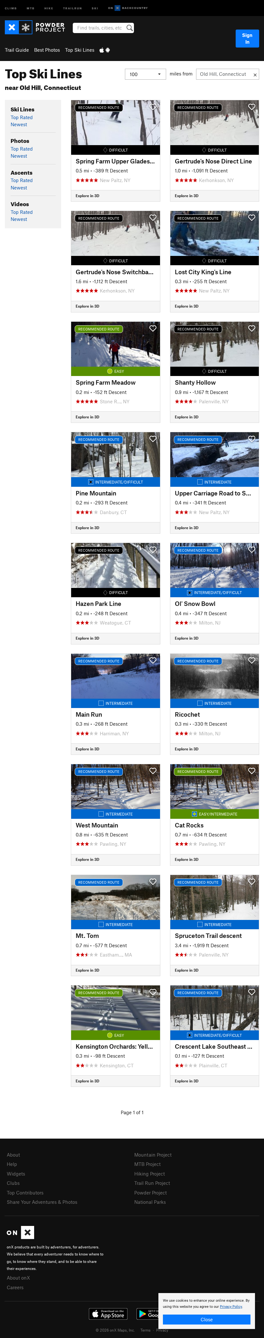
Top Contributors (25, 1192)
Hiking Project (149, 1173)
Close (207, 1319)
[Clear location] (255, 74)
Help (12, 1164)
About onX (18, 1278)
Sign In (247, 38)
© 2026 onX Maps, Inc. (115, 1330)
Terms (145, 1330)
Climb (11, 8)
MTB (31, 8)
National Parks (150, 1202)
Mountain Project (153, 1155)
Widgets (16, 1173)
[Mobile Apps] (104, 50)
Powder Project (150, 1192)
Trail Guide (17, 50)
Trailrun (72, 8)
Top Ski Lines (79, 50)
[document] (206, 1311)
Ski (95, 8)
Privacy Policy (231, 1307)
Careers (15, 1287)
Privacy (162, 1330)
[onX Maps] (20, 1237)
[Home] (38, 27)
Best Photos (47, 50)
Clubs (13, 1183)
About (13, 1155)
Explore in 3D (87, 195)
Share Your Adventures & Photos (42, 1202)
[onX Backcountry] (128, 8)
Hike (48, 8)
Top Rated (22, 117)
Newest (19, 124)
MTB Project (147, 1164)
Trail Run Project (152, 1183)
